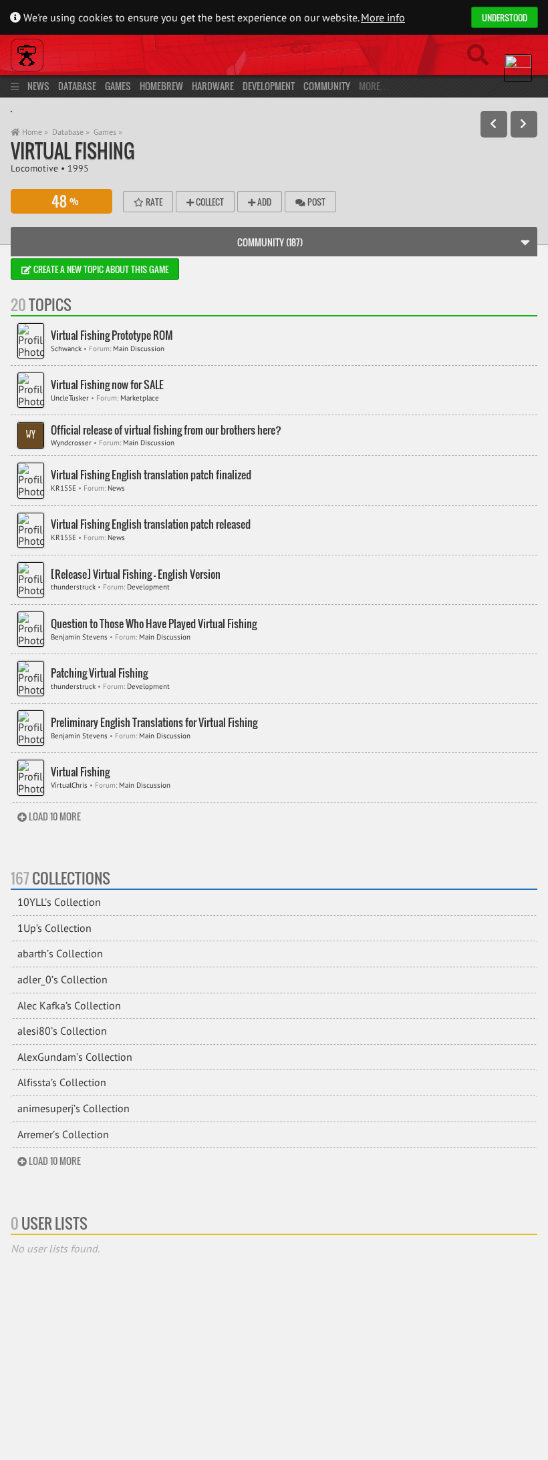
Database (77, 86)
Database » (71, 132)
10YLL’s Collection (59, 902)
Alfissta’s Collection (61, 1082)
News (38, 86)
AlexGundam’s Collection (74, 1056)
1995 (78, 168)
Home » (34, 132)
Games (118, 86)
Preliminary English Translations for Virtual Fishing (154, 723)
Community (326, 86)
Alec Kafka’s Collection (69, 1005)
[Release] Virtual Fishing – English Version (136, 574)
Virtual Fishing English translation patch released (151, 524)
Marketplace (139, 398)
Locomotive (34, 168)
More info (383, 17)
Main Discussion (138, 348)
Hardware (213, 86)
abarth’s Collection (60, 953)
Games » (108, 132)
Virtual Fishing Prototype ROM (112, 335)
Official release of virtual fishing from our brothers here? (166, 430)
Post (315, 201)
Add (263, 201)
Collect (209, 201)
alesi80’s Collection (62, 1030)
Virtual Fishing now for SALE (107, 385)
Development (269, 86)
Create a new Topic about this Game (99, 269)
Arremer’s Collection (63, 1134)
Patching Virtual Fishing (99, 673)
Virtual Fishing (72, 150)
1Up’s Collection (54, 928)
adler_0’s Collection (62, 979)
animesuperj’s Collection (73, 1108)
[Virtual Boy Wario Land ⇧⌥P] (494, 124)
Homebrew (161, 86)
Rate (153, 201)
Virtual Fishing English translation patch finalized (151, 475)
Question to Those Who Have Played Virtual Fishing (154, 624)
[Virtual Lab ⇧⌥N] (524, 124)
